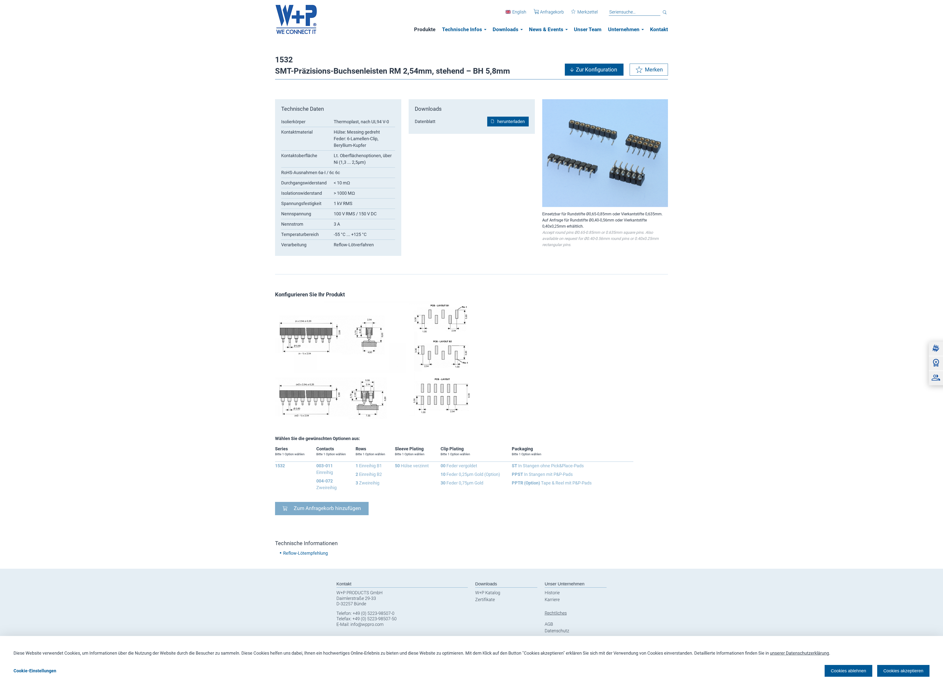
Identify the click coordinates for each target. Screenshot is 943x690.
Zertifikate (485, 599)
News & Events (546, 29)
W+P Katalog (487, 592)
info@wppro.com (367, 624)
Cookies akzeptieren (903, 670)
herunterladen (511, 121)
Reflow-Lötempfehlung (305, 553)
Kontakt (659, 29)
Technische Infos (462, 29)
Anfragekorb (552, 11)
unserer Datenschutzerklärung (799, 653)
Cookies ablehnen (848, 670)
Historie (552, 592)
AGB (549, 624)
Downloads (505, 29)
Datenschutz (557, 630)
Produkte (424, 29)
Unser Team (587, 29)
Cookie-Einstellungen (35, 670)
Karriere (552, 599)
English (519, 11)
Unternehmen (623, 29)
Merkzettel (587, 11)
